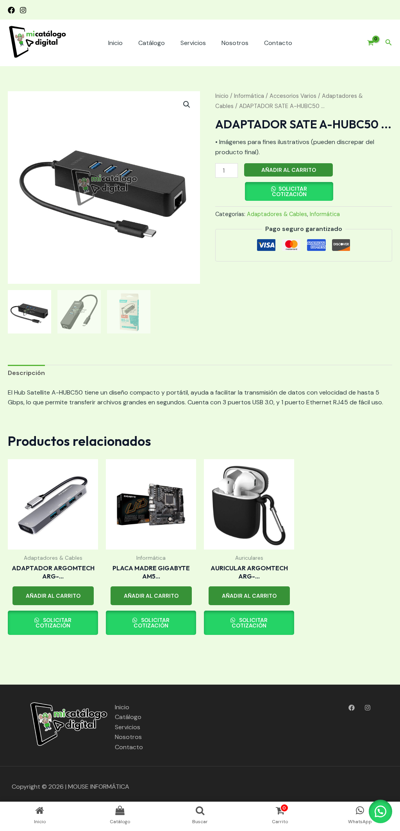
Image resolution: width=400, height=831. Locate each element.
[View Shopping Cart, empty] (367, 43)
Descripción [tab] (26, 373)
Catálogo (151, 43)
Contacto (278, 43)
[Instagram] (23, 10)
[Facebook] (11, 10)
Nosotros (234, 43)
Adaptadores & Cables (277, 214)
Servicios (193, 43)
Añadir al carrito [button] (53, 595)
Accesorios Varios (293, 96)
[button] (388, 43)
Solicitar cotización (289, 191)
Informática (249, 96)
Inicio (115, 43)
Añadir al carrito (288, 169)
